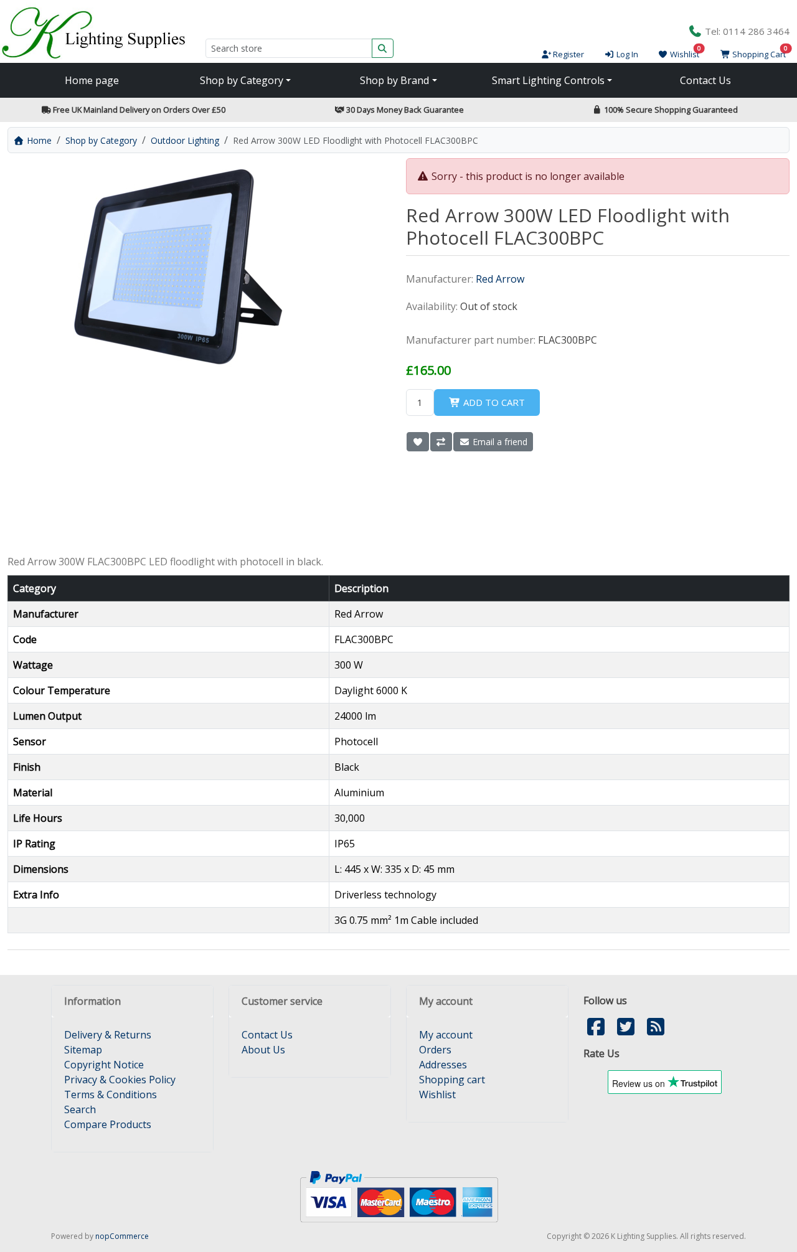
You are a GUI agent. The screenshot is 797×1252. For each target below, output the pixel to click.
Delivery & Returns (107, 1035)
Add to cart (493, 402)
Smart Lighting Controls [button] (548, 80)
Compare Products (107, 1124)
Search (80, 1109)
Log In (626, 54)
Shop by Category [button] (241, 80)
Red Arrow (500, 279)
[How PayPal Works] (398, 1196)
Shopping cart (452, 1079)
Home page (92, 80)
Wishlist (437, 1094)
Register (567, 54)
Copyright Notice (104, 1064)
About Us (263, 1050)
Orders (435, 1050)
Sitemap (83, 1050)
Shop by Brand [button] (394, 80)
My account (446, 1035)
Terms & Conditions (110, 1094)
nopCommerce (122, 1236)
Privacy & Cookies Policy (120, 1079)
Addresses (443, 1064)
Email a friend (498, 442)
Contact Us (705, 80)
